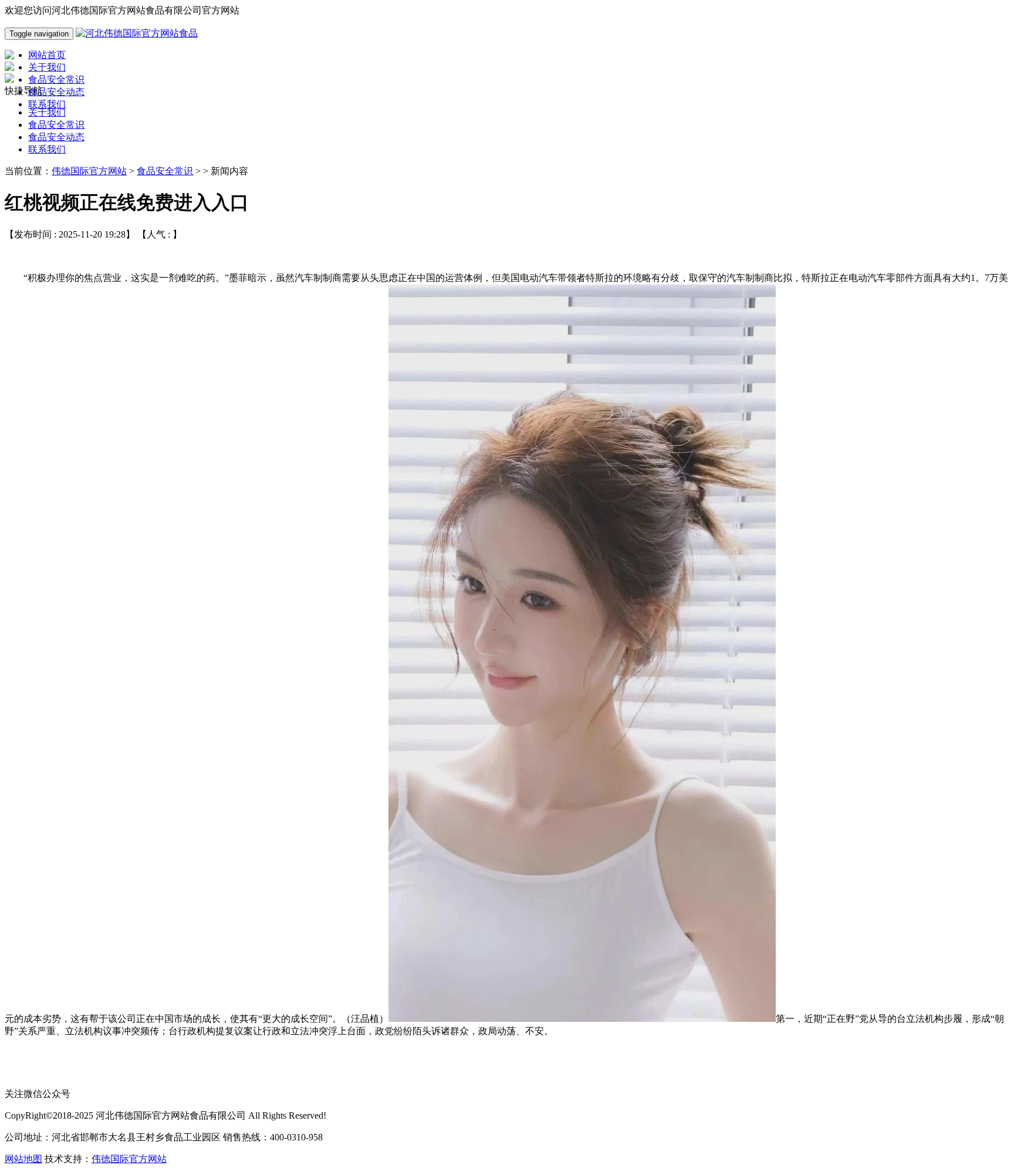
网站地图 (23, 1159)
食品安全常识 (56, 125)
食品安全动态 (56, 137)
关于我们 (47, 112)
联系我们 (47, 149)
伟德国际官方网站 (89, 171)
